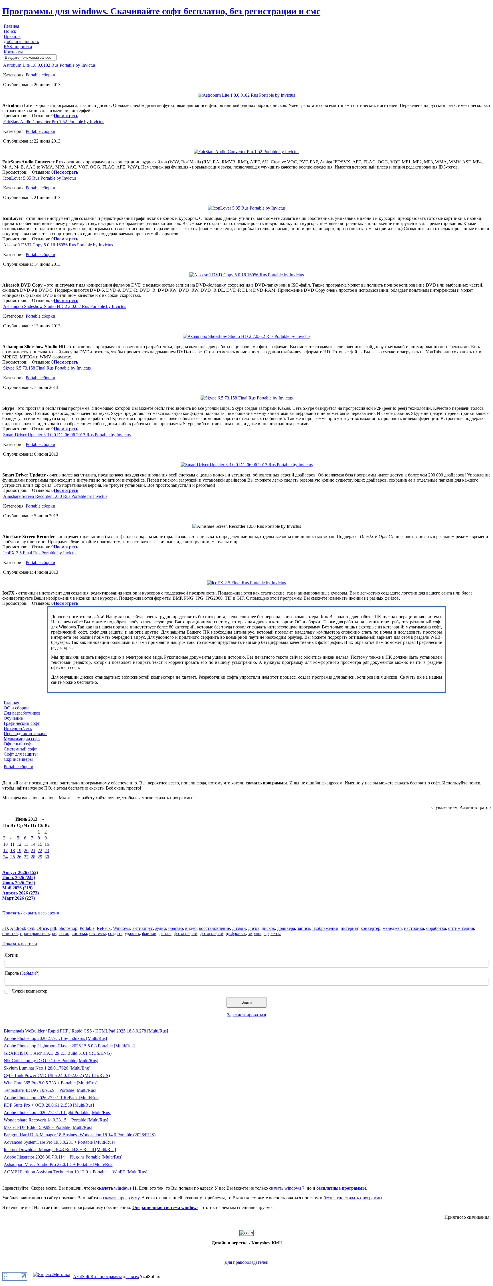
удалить (132, 933)
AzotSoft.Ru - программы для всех (106, 1276)
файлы (165, 933)
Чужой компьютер (29, 991)
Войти (246, 1002)
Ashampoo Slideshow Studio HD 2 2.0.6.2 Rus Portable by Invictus (64, 306)
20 (26, 850)
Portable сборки (40, 74)
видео (191, 928)
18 (12, 850)
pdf (53, 928)
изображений (325, 928)
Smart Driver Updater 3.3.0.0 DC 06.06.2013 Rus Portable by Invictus (67, 434)
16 (47, 844)
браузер (175, 928)
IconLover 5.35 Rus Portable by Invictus (39, 178)
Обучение (13, 718)
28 (33, 856)
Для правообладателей (246, 1262)
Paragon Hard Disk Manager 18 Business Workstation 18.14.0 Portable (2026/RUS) (79, 1134)
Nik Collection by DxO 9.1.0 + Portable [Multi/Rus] (51, 1060)
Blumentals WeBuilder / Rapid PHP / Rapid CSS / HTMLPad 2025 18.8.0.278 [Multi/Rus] (86, 1031)
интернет (349, 928)
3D (5, 928)
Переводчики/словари (25, 733)
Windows (121, 928)
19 (19, 850)
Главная (11, 26)
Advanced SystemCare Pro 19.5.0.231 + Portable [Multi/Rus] (59, 1142)
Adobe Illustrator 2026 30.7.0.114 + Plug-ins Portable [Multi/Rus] (63, 1157)
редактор (60, 933)
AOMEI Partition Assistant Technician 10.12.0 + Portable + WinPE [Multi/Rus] (75, 1171)
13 (26, 844)
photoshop (67, 928)
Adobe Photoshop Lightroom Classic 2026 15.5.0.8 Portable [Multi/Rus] (69, 1045)
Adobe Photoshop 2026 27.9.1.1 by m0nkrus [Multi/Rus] (55, 1038)
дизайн (239, 928)
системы (97, 933)
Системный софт (20, 749)
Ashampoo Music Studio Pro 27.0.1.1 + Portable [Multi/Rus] (59, 1164)
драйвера (286, 928)
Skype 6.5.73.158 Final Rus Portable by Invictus (47, 368)
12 (19, 844)
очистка (10, 933)
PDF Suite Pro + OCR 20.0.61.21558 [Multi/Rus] (49, 1105)
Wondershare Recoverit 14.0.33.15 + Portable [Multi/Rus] (56, 1119)
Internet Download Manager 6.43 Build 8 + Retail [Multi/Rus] (60, 1149)
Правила (12, 36)
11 (12, 844)
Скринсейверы (18, 759)
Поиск (10, 31)
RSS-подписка (18, 46)
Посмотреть (66, 115)
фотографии (185, 933)
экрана (254, 933)
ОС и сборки (16, 707)
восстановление (214, 928)
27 (26, 856)
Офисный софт (18, 743)
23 (47, 850)
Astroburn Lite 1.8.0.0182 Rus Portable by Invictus (49, 65)
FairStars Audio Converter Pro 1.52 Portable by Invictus (53, 121)
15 (40, 844)
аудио (160, 928)
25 (12, 856)
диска (253, 928)
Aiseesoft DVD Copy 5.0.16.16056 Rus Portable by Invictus (58, 244)
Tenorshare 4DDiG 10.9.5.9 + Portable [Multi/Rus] (50, 1090)
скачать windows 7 (286, 1188)
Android (17, 928)
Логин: (11, 955)
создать (115, 933)
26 (19, 856)
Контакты (13, 51)
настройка (414, 928)
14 (33, 844)
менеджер (392, 928)
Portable (87, 928)
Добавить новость (21, 41)
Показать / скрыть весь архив (30, 912)
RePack (104, 928)
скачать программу (121, 1197)
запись (303, 928)
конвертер (370, 928)
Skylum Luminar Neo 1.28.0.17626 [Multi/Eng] (47, 1068)
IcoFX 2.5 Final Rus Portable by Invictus (40, 552)
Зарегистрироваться (246, 1014)
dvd (30, 928)
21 (33, 850)
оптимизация (461, 928)
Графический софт (22, 723)
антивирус (142, 928)
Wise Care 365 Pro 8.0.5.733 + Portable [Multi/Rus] (51, 1082)
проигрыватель (35, 933)
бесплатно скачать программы (353, 1197)
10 (5, 844)
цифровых (236, 933)
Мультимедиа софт (22, 738)
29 (40, 856)
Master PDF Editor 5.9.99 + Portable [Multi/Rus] (48, 1127)
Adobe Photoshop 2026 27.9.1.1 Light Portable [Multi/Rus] (57, 1112)
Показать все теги (19, 943)
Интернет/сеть (18, 728)
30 (47, 856)
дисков (268, 928)
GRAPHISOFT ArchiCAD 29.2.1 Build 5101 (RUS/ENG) (58, 1053)
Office (42, 928)
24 (5, 856)
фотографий (211, 933)
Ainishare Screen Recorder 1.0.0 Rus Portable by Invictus (55, 496)
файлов (149, 933)
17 (5, 850)
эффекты (272, 933)
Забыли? (29, 973)
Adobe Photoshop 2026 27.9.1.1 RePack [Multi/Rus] (52, 1097)
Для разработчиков (22, 713)
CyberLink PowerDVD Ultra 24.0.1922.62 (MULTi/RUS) (57, 1075)
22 (40, 850)
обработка (436, 928)
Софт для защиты (21, 754)
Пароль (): (23, 973)
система (79, 933)
